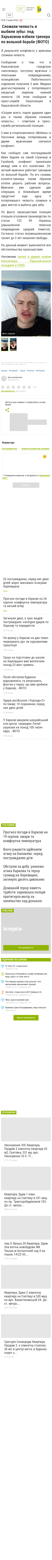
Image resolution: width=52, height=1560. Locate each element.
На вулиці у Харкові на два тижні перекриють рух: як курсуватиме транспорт (25, 641)
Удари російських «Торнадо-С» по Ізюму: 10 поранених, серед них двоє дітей (24, 704)
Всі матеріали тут (26, 947)
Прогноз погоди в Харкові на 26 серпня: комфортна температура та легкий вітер (25, 602)
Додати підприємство (26, 1017)
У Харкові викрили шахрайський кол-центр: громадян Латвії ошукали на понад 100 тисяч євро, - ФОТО (25, 725)
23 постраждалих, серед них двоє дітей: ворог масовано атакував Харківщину (26, 582)
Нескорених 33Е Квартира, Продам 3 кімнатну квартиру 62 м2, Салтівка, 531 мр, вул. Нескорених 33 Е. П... (25, 1150)
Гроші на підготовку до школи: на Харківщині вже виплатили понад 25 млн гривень (24, 661)
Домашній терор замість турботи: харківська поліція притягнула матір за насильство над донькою (24, 894)
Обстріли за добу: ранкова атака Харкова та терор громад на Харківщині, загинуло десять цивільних (23, 873)
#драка (4, 370)
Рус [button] (9, 15)
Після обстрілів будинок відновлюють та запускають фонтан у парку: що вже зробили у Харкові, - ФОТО (25, 682)
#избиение (40, 370)
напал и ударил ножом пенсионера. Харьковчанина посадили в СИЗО (26, 261)
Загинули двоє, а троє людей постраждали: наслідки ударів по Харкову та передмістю (26, 621)
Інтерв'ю (12, 929)
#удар (22, 370)
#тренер (30, 370)
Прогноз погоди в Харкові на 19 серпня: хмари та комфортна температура (25, 836)
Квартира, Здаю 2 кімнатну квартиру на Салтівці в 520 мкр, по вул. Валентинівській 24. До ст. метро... (25, 1298)
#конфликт (13, 370)
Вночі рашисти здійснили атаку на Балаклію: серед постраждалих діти (23, 853)
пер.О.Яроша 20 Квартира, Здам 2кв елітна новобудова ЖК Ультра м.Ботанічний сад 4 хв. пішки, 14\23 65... (26, 1249)
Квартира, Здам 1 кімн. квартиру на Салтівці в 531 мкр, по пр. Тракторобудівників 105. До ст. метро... (25, 1199)
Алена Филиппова (15, 377)
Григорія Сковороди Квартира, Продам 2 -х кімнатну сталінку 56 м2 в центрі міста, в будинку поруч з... (25, 1347)
